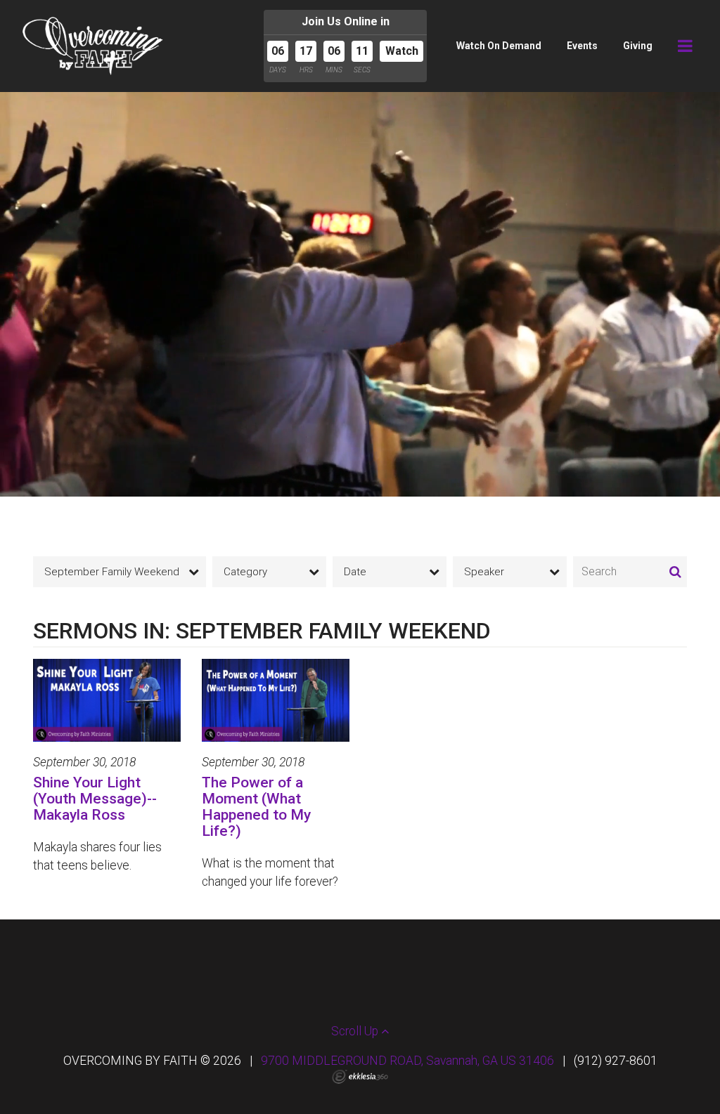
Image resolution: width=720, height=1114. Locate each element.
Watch (401, 51)
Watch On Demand (498, 45)
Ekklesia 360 (360, 1077)
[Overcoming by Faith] (92, 46)
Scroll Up (356, 1031)
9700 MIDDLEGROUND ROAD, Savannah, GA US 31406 (407, 1061)
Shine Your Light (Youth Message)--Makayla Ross (95, 798)
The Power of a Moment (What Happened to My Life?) (256, 806)
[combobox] (119, 571)
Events (582, 45)
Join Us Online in (346, 21)
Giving (637, 45)
